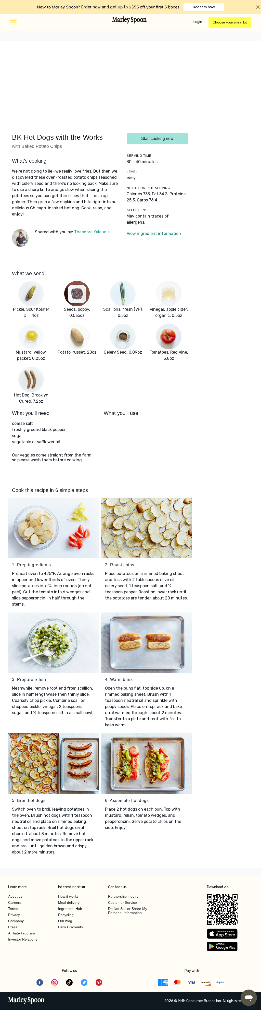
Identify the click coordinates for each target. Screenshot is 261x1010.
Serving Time (139, 156)
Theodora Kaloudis (92, 232)
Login (197, 22)
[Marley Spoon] (26, 1000)
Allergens (137, 210)
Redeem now (204, 7)
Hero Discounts (70, 927)
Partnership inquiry (123, 896)
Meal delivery (69, 902)
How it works (68, 896)
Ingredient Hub (70, 909)
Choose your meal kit (230, 22)
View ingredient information (154, 233)
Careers (14, 902)
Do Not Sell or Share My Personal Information (127, 911)
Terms (13, 909)
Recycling (66, 915)
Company (16, 921)
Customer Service (122, 902)
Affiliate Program (21, 933)
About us (15, 896)
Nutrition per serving (148, 188)
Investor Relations (22, 939)
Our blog (65, 921)
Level (132, 172)
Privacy (14, 915)
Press (12, 927)
